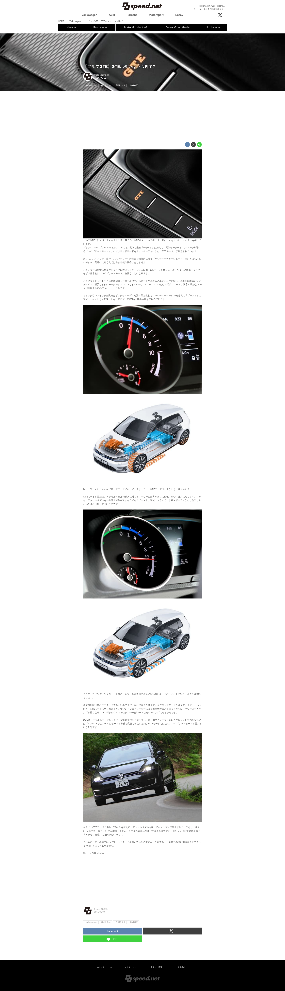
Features (99, 27)
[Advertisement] (142, 116)
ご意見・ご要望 (155, 967)
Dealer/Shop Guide (178, 27)
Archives (212, 27)
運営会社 (181, 967)
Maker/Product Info (136, 27)
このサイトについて (103, 967)
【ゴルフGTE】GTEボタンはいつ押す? (119, 66)
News (70, 27)
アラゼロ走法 (92, 834)
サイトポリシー (129, 967)
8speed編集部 (101, 74)
